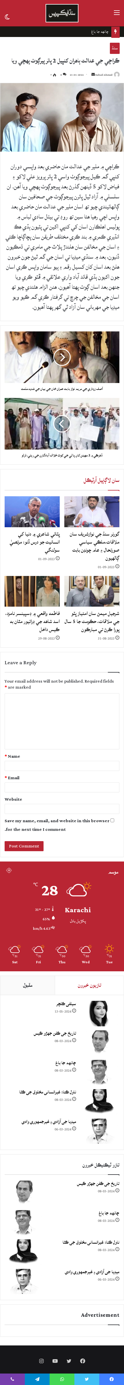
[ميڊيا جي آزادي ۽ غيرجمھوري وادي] (99, 1131)
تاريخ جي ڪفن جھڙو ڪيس (55, 1033)
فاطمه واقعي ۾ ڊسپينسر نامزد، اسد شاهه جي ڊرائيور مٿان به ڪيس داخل (32, 621)
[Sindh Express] (62, 13)
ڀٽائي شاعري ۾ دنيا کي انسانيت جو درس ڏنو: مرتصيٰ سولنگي (35, 542)
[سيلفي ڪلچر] (99, 1013)
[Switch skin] (7, 16)
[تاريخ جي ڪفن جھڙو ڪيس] (99, 1043)
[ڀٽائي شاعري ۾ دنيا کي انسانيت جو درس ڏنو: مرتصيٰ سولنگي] (32, 511)
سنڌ (115, 48)
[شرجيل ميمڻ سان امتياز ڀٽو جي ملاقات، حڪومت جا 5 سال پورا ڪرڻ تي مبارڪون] (91, 591)
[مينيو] (117, 15)
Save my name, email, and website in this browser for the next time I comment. (57, 825)
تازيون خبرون (89, 985)
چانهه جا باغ (65, 1063)
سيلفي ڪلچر (66, 1004)
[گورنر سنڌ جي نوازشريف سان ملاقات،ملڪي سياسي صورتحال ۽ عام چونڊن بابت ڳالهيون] (91, 511)
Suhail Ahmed (103, 75)
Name (12, 756)
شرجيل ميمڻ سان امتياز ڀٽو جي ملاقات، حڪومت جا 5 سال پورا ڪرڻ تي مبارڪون (92, 621)
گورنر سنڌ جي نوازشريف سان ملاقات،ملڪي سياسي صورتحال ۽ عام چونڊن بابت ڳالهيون (94, 546)
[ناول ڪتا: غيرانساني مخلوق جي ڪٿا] (99, 1102)
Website (13, 799)
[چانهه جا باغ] (99, 1072)
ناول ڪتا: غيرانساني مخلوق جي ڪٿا (83, 31)
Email (12, 778)
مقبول (27, 985)
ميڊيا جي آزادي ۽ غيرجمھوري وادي (49, 1122)
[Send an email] (93, 75)
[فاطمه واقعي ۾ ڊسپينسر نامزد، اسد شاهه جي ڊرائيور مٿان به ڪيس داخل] (32, 591)
